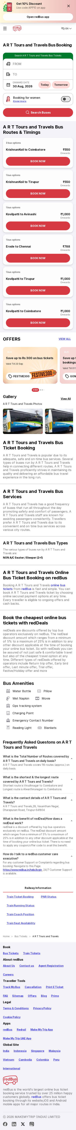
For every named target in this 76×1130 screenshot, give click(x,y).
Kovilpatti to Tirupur (20, 279)
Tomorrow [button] (61, 84)
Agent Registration (51, 965)
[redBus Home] (17, 28)
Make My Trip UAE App (17, 1038)
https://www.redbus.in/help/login (22, 869)
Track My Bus (11, 987)
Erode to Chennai (18, 246)
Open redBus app (38, 16)
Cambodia (25, 1059)
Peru (56, 1059)
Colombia (42, 1059)
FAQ (5, 995)
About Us (9, 965)
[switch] (66, 99)
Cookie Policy (11, 1017)
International (11, 1068)
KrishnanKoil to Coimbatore (25, 149)
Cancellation (33, 987)
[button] (68, 6)
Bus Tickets (11, 953)
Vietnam (8, 1059)
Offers (32, 995)
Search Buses (41, 112)
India (6, 1050)
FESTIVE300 (21, 376)
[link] (30, 365)
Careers (8, 974)
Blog (44, 995)
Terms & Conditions (16, 1008)
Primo (55, 995)
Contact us (26, 965)
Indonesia (20, 1050)
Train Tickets (31, 953)
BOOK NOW (37, 161)
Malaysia (55, 1050)
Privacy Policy (42, 1008)
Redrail (21, 1029)
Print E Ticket (54, 987)
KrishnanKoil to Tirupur (22, 182)
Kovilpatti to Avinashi (21, 214)
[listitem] (9, 352)
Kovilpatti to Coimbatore (23, 311)
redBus (26, 589)
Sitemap (17, 995)
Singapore (37, 1050)
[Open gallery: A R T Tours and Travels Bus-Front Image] (23, 421)
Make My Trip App (41, 1029)
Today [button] (45, 84)
